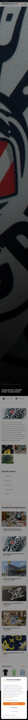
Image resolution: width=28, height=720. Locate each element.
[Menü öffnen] (25, 4)
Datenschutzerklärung (8, 697)
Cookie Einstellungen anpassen (11, 700)
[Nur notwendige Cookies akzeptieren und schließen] (24, 680)
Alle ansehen (22, 666)
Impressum (13, 715)
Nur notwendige (14, 711)
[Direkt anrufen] (22, 4)
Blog (9, 382)
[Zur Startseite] (9, 4)
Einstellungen (14, 707)
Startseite (4, 382)
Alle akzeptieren (14, 703)
